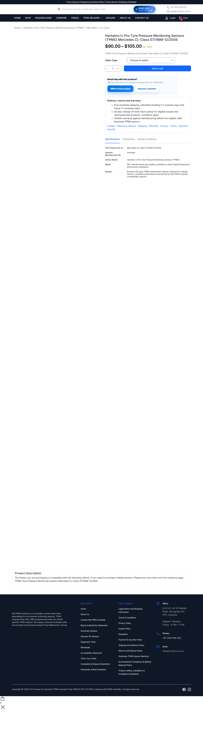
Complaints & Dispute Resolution (95, 664)
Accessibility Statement (91, 653)
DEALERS (110, 18)
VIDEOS (75, 18)
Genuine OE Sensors (90, 636)
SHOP (28, 18)
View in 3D (55, 556)
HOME (17, 18)
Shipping (142, 126)
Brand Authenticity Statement (94, 625)
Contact (111, 126)
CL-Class (104, 27)
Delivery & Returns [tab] (146, 139)
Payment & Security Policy (130, 639)
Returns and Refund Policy (130, 651)
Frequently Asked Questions (93, 669)
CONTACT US (142, 18)
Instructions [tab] (129, 139)
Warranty (153, 126)
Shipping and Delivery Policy (131, 645)
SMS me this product (120, 88)
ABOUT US (125, 18)
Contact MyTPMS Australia (93, 620)
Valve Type (111, 60)
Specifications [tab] (112, 139)
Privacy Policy (124, 623)
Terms (173, 126)
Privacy (164, 126)
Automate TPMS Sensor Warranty (133, 656)
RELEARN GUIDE (43, 18)
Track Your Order (88, 658)
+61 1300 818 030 (178, 7)
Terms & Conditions (127, 617)
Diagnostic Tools (88, 642)
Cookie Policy (124, 628)
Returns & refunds (126, 126)
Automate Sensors (89, 631)
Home (17, 27)
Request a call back (147, 88)
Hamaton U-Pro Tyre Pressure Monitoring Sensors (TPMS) (53, 27)
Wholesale (85, 647)
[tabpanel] (148, 174)
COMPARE (61, 18)
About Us (85, 614)
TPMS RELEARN (91, 18)
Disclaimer (123, 634)
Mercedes (92, 27)
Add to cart (157, 68)
